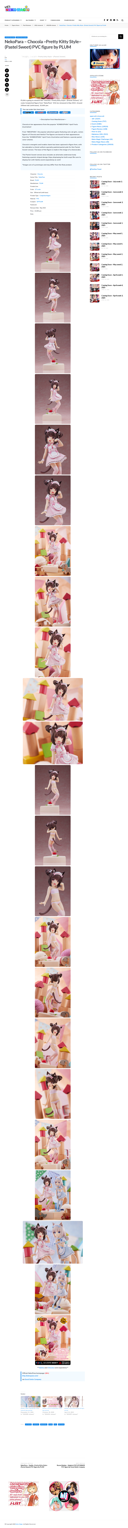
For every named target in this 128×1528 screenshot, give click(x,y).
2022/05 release (9, 37)
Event (42, 20)
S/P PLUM (40, 202)
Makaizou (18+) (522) (100, 134)
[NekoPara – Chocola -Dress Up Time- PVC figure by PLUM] (74, 1401)
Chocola (40, 174)
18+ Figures (30, 20)
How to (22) (96, 132)
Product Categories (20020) (102, 144)
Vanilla (41, 1368)
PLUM (23, 100)
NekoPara (48, 103)
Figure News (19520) (100, 126)
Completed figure (21, 37)
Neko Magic (19, 1524)
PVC (37, 199)
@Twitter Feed (95, 169)
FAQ (80, 20)
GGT (6, 57)
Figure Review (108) (99, 129)
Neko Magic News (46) (100, 142)
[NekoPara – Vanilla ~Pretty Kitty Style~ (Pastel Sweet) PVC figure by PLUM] (30, 1401)
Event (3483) (97, 124)
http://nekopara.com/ (30, 1376)
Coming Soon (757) (99, 121)
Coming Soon (55, 20)
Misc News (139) (98, 137)
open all (93, 116)
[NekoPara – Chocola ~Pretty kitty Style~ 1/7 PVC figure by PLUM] (52, 1401)
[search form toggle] (122, 20)
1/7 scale (38, 189)
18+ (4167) (96, 119)
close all (101, 116)
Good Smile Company (33, 1379)
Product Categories (12, 20)
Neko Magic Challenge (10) (102, 139)
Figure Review (69, 20)
